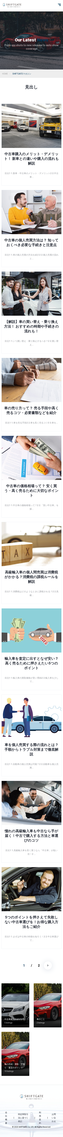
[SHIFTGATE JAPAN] (12, 5)
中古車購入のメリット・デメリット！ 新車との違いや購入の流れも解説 (31, 158)
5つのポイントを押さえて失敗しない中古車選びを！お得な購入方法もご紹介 (31, 922)
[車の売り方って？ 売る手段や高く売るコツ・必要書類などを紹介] (31, 380)
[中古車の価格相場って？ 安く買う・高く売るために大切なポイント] (31, 458)
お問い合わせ (54, 1117)
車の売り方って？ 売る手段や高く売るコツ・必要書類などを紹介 (31, 410)
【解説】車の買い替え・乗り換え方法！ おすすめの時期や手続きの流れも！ (31, 326)
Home (5, 74)
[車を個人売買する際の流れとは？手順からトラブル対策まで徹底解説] (31, 717)
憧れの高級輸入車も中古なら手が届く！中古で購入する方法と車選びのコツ (31, 835)
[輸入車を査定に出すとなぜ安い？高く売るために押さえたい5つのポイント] (31, 630)
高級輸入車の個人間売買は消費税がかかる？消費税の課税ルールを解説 (31, 577)
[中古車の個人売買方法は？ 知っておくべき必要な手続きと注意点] (31, 212)
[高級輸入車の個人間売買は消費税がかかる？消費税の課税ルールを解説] (31, 544)
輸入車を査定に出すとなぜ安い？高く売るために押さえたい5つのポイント (31, 663)
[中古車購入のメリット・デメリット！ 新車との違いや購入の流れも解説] (31, 126)
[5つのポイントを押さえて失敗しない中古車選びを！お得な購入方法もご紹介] (31, 889)
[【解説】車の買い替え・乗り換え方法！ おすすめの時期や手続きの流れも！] (31, 294)
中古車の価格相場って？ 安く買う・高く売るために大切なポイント (31, 490)
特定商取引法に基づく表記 (23, 1117)
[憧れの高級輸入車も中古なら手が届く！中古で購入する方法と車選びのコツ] (31, 803)
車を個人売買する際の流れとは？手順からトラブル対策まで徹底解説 (31, 749)
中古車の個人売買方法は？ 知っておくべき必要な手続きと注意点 (31, 242)
